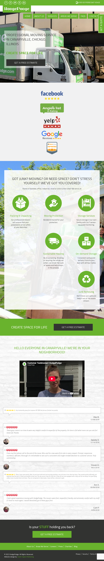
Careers (53, 546)
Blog (75, 546)
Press (60, 546)
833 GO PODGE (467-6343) (89, 2)
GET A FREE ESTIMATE (25, 62)
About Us (39, 16)
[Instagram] (10, 2)
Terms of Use (94, 554)
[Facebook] (6, 2)
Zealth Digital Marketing (25, 557)
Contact (93, 16)
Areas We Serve (69, 16)
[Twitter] (15, 2)
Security (85, 554)
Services (52, 16)
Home (27, 16)
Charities (68, 546)
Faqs (83, 16)
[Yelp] (19, 2)
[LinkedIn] (24, 2)
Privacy (78, 554)
